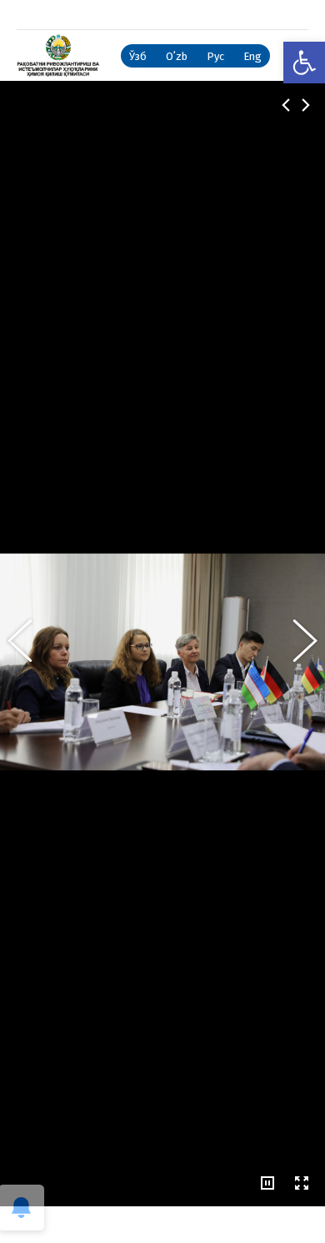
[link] (304, 62)
